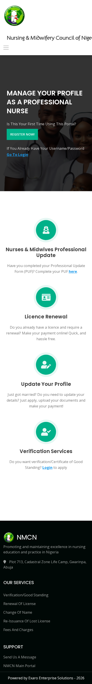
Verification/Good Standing (25, 595)
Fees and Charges (18, 629)
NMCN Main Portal (19, 665)
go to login (17, 154)
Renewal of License (19, 603)
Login (47, 467)
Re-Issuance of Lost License (26, 621)
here (73, 271)
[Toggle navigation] (6, 47)
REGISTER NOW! (22, 134)
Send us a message (19, 657)
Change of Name (17, 612)
